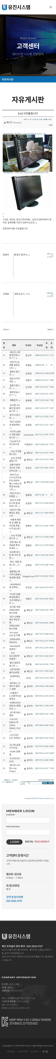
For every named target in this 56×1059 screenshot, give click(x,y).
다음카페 (10, 1051)
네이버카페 (22, 1051)
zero (52, 798)
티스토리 (34, 1051)
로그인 (45, 1051)
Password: (13, 826)
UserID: (10, 815)
